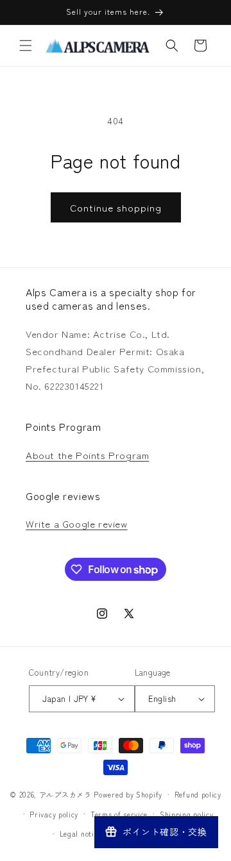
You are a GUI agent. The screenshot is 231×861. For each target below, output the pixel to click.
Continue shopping (116, 207)
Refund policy (198, 794)
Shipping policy (187, 814)
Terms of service (119, 814)
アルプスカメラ (65, 794)
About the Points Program (87, 455)
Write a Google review (77, 523)
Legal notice (80, 833)
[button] (26, 45)
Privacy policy (54, 814)
